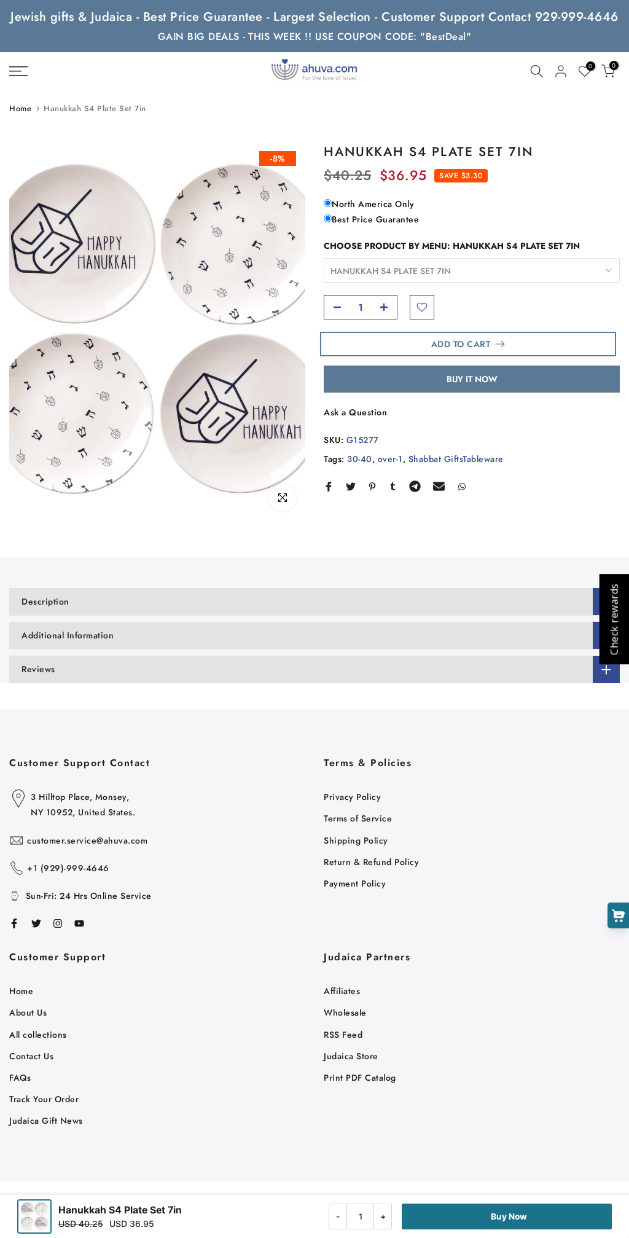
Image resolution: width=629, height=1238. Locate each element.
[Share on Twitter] (351, 486)
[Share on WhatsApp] (462, 486)
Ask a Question (355, 412)
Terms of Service (358, 818)
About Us (28, 1012)
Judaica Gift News (46, 1121)
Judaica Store (351, 1056)
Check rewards (613, 619)
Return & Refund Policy (371, 862)
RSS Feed (343, 1034)
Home (20, 108)
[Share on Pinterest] (372, 486)
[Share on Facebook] (329, 486)
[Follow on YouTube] (79, 923)
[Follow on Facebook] (14, 923)
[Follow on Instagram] (57, 923)
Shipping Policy (356, 840)
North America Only (373, 204)
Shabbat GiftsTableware (456, 459)
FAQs (20, 1077)
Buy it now (472, 379)
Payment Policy (355, 883)
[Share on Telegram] (415, 486)
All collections (38, 1034)
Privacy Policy (352, 797)
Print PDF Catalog (360, 1077)
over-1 (390, 459)
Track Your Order (44, 1099)
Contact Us (31, 1056)
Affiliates (342, 991)
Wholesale (345, 1012)
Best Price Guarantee (375, 219)
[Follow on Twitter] (36, 923)
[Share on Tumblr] (393, 486)
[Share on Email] (439, 486)
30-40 (359, 459)
